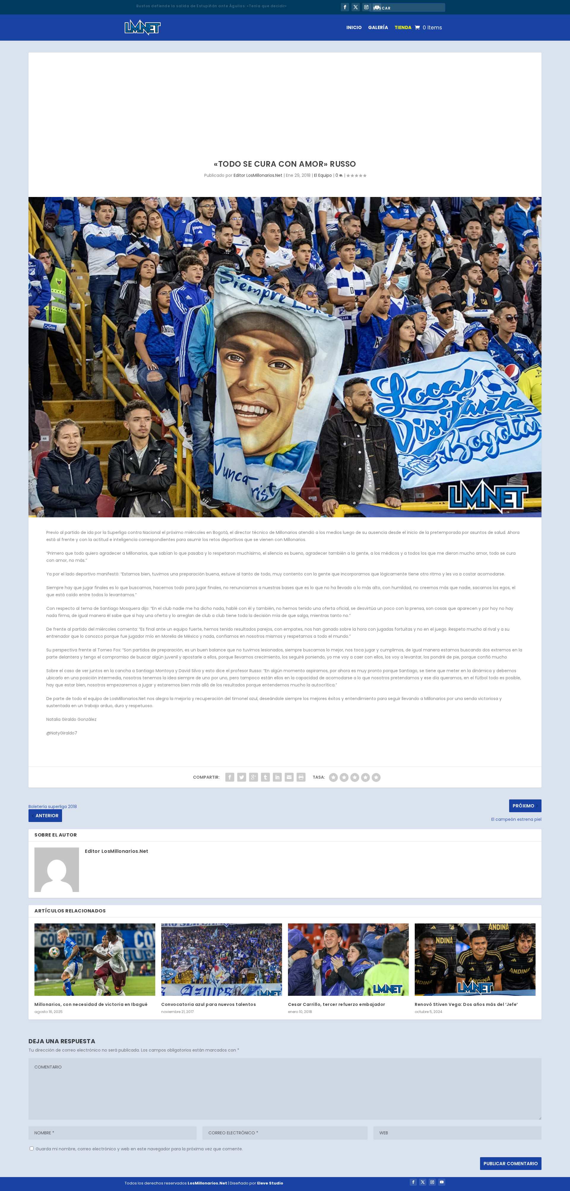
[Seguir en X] (356, 7)
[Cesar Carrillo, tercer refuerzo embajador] (348, 959)
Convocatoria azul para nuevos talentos (208, 1004)
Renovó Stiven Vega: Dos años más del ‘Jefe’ (466, 1004)
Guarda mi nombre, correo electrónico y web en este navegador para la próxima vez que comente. (139, 1149)
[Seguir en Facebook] (345, 7)
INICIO (354, 27)
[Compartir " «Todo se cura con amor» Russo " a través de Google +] (253, 777)
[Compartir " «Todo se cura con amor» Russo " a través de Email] (289, 777)
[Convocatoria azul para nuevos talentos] (221, 959)
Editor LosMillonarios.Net (258, 175)
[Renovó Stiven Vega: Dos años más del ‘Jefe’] (475, 959)
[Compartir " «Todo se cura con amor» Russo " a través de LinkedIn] (277, 777)
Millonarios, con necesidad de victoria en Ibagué (91, 1004)
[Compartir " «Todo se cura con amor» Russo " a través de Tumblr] (265, 777)
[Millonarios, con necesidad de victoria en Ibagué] (94, 959)
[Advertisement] (285, 97)
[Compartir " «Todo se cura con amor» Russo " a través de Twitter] (242, 777)
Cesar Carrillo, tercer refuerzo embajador (336, 1004)
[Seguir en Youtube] (441, 1182)
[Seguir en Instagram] (366, 7)
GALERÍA (378, 27)
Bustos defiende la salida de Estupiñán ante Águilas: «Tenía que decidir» (211, 5)
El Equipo (323, 175)
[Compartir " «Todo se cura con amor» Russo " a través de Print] (301, 777)
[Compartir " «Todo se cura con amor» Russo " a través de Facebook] (230, 777)
